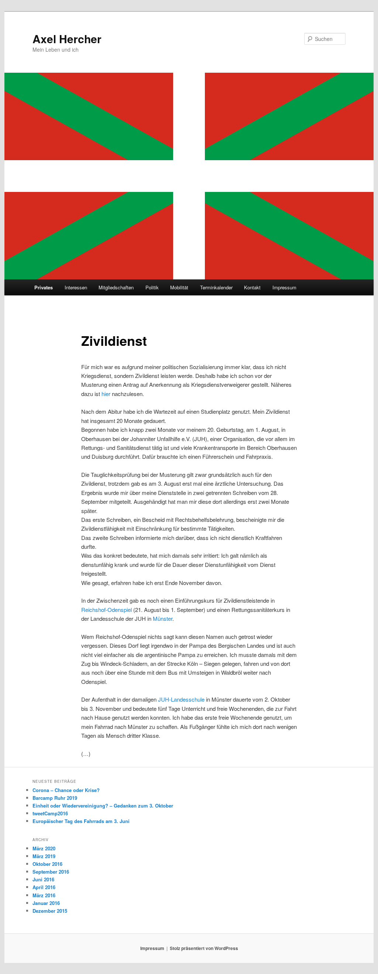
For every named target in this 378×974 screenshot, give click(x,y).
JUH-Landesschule (181, 699)
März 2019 (43, 856)
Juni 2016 (43, 879)
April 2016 (43, 887)
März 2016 (43, 895)
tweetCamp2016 (50, 813)
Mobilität (179, 287)
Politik (152, 287)
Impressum (284, 287)
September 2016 (50, 871)
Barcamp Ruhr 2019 (54, 797)
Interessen (76, 287)
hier (106, 393)
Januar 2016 (46, 902)
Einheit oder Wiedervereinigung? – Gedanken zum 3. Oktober (102, 805)
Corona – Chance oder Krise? (66, 790)
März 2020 (43, 848)
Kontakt (252, 287)
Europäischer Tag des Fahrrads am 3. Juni (81, 821)
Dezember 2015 (49, 910)
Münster (162, 618)
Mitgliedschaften (116, 287)
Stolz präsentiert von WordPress (204, 948)
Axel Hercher (67, 39)
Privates (43, 287)
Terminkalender (216, 287)
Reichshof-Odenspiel (106, 609)
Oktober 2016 (47, 863)
